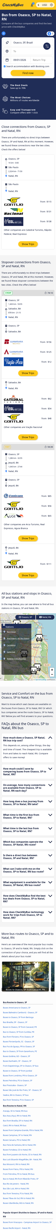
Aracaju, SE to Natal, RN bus (15, 1111)
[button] (39, 638)
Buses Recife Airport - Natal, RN (16, 1228)
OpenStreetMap (40, 679)
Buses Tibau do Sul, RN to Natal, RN (18, 1198)
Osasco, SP (26, 617)
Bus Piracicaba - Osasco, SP (15, 1085)
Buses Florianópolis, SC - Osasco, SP (18, 1041)
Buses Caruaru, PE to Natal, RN (16, 1140)
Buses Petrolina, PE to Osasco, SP (17, 1080)
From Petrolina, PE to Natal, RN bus (18, 1174)
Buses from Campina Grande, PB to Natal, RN (23, 1130)
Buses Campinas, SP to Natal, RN (17, 1135)
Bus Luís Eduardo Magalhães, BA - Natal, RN (22, 1159)
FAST (7, 447)
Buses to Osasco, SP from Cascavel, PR (20, 1027)
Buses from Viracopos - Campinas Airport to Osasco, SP (27, 1222)
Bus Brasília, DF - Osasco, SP (15, 1022)
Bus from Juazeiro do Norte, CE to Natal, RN (22, 1154)
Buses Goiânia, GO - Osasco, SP (16, 1056)
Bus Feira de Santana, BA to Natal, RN (19, 1145)
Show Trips (28, 244)
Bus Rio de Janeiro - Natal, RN (16, 1183)
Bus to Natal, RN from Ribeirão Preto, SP (21, 1178)
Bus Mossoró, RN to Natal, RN (16, 1164)
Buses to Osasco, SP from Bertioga (18, 1017)
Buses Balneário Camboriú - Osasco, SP (20, 1012)
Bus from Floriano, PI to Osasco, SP (18, 1036)
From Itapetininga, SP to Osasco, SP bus (20, 1065)
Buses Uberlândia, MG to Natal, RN (18, 1203)
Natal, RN (46, 617)
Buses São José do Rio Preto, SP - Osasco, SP (22, 1090)
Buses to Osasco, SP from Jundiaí (17, 1070)
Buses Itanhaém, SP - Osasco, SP (17, 1061)
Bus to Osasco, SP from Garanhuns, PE (20, 1051)
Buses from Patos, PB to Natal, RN (18, 1169)
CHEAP (8, 293)
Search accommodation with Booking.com (27, 66)
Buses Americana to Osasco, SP (16, 1007)
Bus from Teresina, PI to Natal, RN (18, 1193)
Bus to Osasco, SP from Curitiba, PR (18, 1032)
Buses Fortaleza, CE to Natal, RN (17, 1149)
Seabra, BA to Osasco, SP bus (16, 1095)
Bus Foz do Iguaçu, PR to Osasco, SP (19, 1046)
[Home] (14, 4)
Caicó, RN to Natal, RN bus (14, 1125)
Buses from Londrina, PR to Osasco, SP (20, 1075)
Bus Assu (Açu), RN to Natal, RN (17, 1115)
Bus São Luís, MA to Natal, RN (16, 1188)
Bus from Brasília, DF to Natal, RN (17, 1120)
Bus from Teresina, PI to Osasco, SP (18, 1099)
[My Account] (31, 4)
